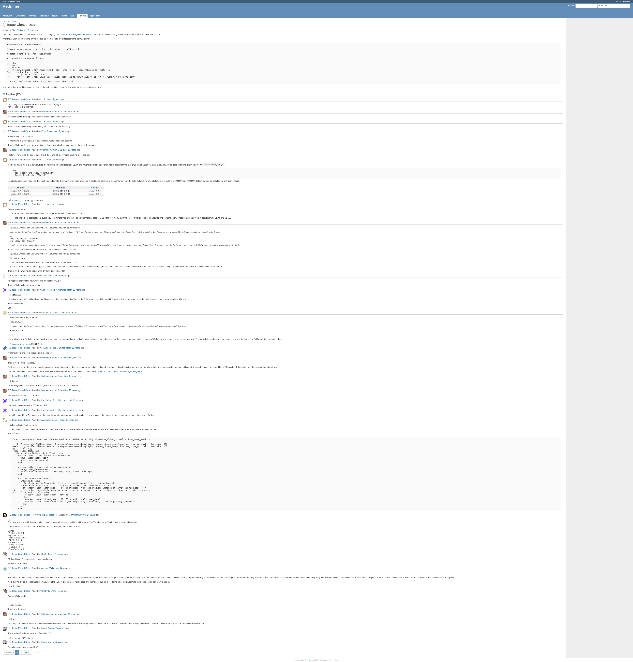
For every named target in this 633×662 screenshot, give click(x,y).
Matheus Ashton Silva (51, 111)
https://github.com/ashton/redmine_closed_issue (120, 371)
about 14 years (57, 628)
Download (20, 16)
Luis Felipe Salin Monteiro (53, 290)
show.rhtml (16, 638)
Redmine (308, 660)
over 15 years (28, 30)
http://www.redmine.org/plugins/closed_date (76, 34)
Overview (7, 16)
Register (626, 1)
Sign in (619, 1)
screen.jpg (16, 200)
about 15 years (74, 290)
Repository (95, 16)
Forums (82, 16)
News (64, 16)
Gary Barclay (75, 515)
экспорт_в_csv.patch (21, 344)
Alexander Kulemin (50, 312)
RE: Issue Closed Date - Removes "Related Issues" (33, 515)
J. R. (43, 99)
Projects (11, 1)
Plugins (14, 21)
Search (571, 6)
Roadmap (44, 16)
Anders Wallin (47, 568)
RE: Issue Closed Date (19, 99)
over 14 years (88, 515)
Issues (55, 16)
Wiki (73, 16)
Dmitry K (45, 554)
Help (18, 1)
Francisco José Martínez (53, 348)
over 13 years (56, 642)
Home (4, 1)
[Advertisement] (582, 69)
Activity (32, 16)
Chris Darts (17, 30)
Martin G (45, 628)
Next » (27, 652)
